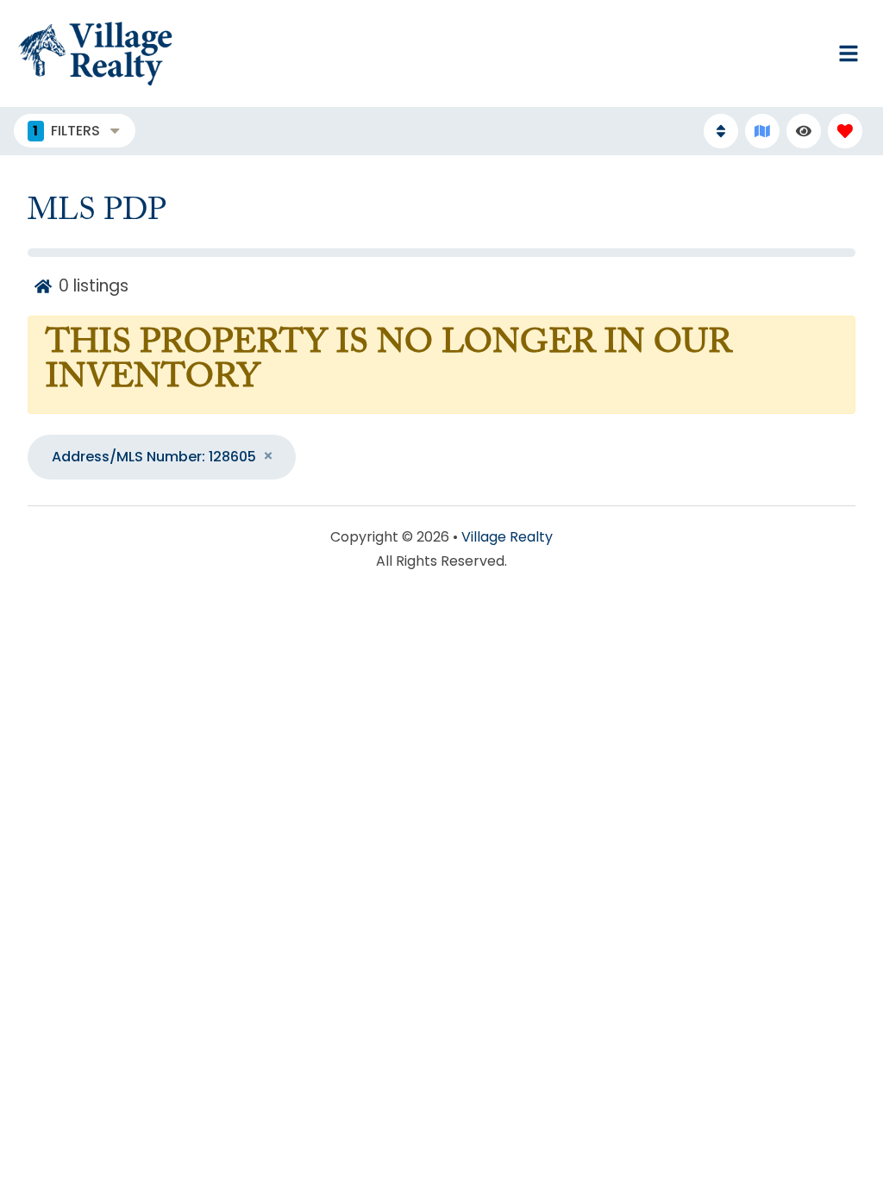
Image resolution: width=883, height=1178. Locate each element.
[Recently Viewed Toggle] (803, 131)
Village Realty (507, 537)
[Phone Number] (498, 53)
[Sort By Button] (721, 131)
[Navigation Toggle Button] (848, 53)
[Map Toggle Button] (762, 131)
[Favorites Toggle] (845, 131)
